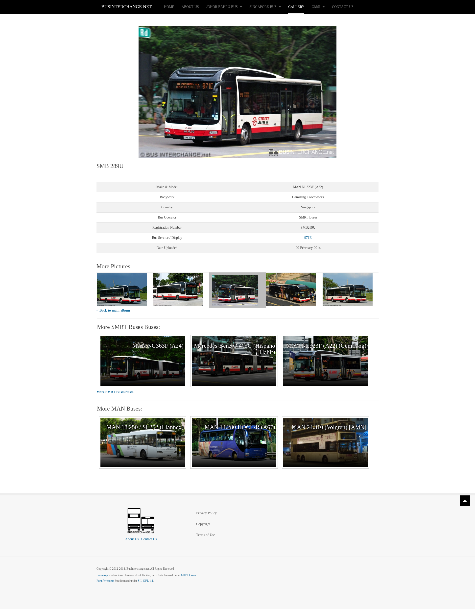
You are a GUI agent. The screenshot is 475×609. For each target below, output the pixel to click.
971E (308, 238)
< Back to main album (113, 310)
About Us (190, 7)
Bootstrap (102, 575)
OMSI (316, 7)
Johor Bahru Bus (222, 7)
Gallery (296, 7)
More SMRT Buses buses (114, 392)
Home (169, 7)
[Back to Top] (465, 500)
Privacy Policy (206, 513)
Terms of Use (205, 535)
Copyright (203, 524)
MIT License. (189, 575)
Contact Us (343, 7)
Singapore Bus (263, 7)
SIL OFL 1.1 (145, 581)
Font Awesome (105, 581)
